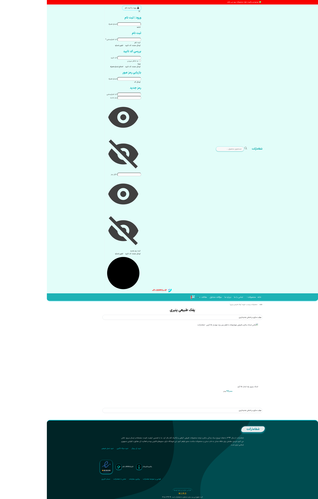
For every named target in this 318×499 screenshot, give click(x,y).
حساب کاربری (105, 479)
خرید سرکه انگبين (123, 448)
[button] (195, 297)
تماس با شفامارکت (119, 479)
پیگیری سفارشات (134, 479)
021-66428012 (159, 290)
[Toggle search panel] (248, 149)
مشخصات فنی (227, 398)
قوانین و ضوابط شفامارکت (152, 479)
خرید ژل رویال (136, 448)
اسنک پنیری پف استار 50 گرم (248, 387)
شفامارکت (257, 149)
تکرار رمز (114, 174)
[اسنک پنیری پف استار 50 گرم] (227, 353)
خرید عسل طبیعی (107, 448)
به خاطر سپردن (133, 61)
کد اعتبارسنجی (111, 39)
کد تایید (114, 57)
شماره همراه (113, 24)
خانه (261, 304)
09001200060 (147, 467)
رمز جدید (113, 97)
